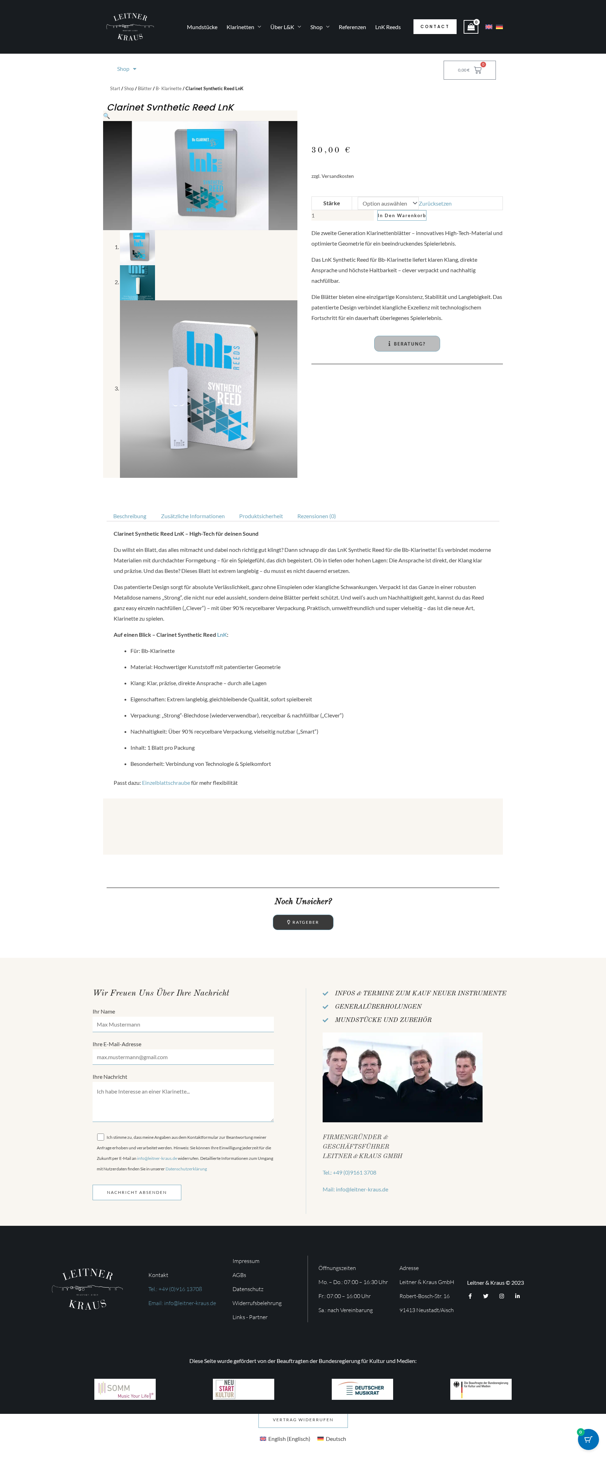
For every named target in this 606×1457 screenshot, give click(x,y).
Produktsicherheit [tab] (261, 516)
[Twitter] (486, 1296)
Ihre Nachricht (110, 1076)
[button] (435, 26)
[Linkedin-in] (517, 1296)
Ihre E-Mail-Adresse (117, 1044)
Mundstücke (202, 27)
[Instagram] (501, 1296)
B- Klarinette (169, 88)
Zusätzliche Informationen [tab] (193, 516)
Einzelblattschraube (166, 782)
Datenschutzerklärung (186, 1168)
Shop (316, 27)
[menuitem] (285, 1438)
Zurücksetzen (435, 203)
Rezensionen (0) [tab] (316, 516)
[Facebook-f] (470, 1296)
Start (115, 88)
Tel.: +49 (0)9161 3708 (349, 1172)
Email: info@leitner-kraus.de (182, 1302)
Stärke (331, 203)
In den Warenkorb (402, 215)
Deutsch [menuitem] (336, 1438)
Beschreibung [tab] (129, 516)
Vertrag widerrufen (303, 1419)
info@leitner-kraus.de (157, 1158)
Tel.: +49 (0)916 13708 (175, 1288)
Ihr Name (104, 1011)
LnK (222, 634)
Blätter (145, 88)
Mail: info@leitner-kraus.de (355, 1189)
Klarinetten (240, 27)
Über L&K (282, 27)
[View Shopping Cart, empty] (471, 27)
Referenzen (352, 27)
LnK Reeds (388, 27)
